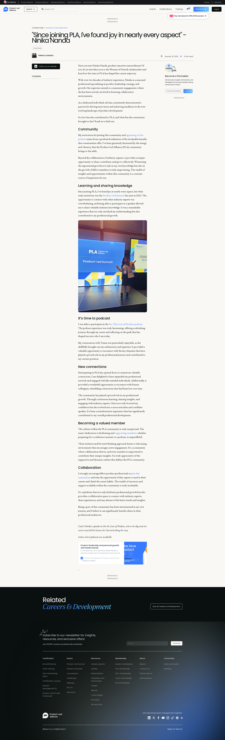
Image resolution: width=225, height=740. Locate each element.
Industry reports (98, 664)
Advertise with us (112, 19)
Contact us (144, 668)
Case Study (37, 48)
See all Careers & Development (166, 606)
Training (179, 9)
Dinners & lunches (74, 668)
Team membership (123, 678)
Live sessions (72, 673)
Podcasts (95, 699)
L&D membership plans (50, 674)
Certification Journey (52, 681)
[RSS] (181, 717)
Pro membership (122, 668)
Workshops (71, 678)
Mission (143, 664)
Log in (216, 9)
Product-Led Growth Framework (51, 694)
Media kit (218, 2)
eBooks (94, 690)
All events (71, 692)
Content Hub (38, 27)
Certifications (165, 9)
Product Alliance (27, 2)
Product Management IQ (50, 687)
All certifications (49, 664)
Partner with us (146, 673)
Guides (94, 685)
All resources (96, 704)
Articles (94, 668)
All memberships (122, 683)
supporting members (126, 433)
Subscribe (188, 91)
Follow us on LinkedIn (48, 66)
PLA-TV (70, 687)
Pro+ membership (123, 673)
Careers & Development (56, 27)
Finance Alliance (89, 2)
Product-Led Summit (114, 195)
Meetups (71, 683)
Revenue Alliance (42, 2)
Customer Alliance (74, 2)
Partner (207, 2)
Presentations (97, 673)
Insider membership (124, 664)
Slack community (171, 664)
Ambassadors (146, 678)
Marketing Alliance (58, 2)
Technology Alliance (105, 2)
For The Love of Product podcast (125, 324)
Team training (48, 668)
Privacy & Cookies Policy (54, 729)
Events (153, 9)
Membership (201, 9)
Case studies (97, 695)
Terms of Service (174, 729)
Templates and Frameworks (97, 679)
